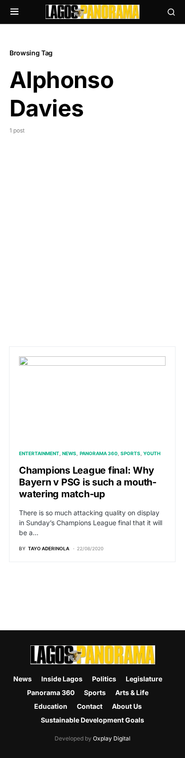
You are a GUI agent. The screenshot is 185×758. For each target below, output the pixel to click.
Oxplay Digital (111, 738)
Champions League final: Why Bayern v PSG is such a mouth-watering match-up (88, 482)
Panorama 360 (99, 453)
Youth (151, 453)
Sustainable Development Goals (92, 720)
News (69, 453)
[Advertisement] (92, 232)
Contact (89, 706)
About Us (127, 706)
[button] (14, 12)
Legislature (144, 679)
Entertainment (39, 453)
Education (50, 706)
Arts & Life (131, 692)
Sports (130, 453)
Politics (104, 679)
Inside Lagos (62, 679)
